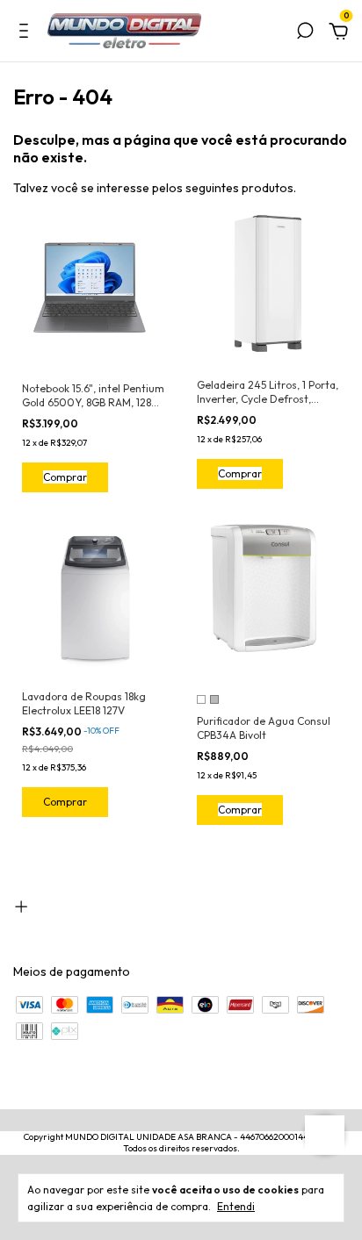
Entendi (236, 1206)
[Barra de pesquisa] (305, 33)
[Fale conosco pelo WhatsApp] (324, 1135)
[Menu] (26, 33)
